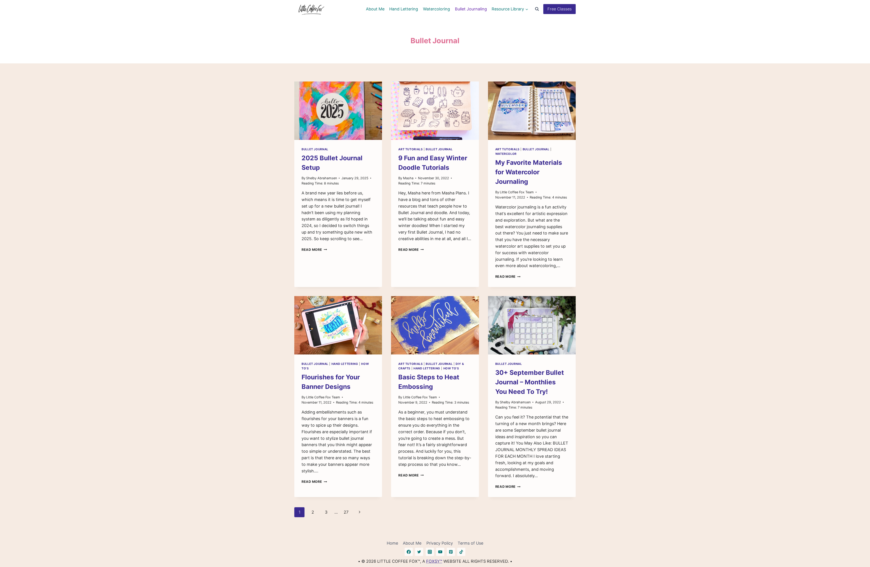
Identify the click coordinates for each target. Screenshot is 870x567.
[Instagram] (430, 552)
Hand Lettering (403, 9)
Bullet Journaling (471, 9)
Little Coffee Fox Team (517, 192)
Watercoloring (436, 9)
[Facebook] (409, 552)
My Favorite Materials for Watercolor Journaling (528, 172)
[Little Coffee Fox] (311, 9)
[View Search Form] (537, 9)
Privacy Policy (439, 543)
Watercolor (506, 154)
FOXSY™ (434, 561)
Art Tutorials (410, 149)
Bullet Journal (315, 149)
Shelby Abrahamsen (321, 178)
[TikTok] (461, 552)
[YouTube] (440, 552)
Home (392, 543)
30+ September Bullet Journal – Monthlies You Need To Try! (529, 382)
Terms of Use (470, 543)
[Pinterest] (451, 552)
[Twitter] (419, 552)
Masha (408, 178)
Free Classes (559, 9)
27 (346, 512)
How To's (451, 368)
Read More (314, 249)
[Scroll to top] (858, 549)
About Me (375, 9)
